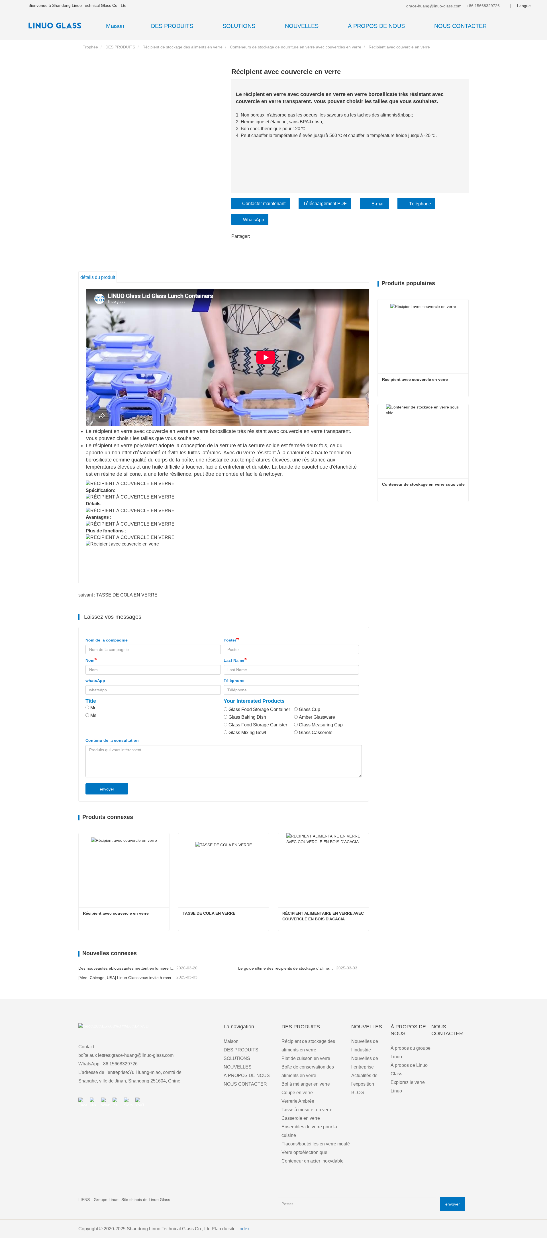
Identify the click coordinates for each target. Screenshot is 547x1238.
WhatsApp (253, 219)
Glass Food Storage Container (259, 709)
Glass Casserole (315, 732)
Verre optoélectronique (304, 1152)
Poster (230, 640)
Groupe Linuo (106, 1199)
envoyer (107, 789)
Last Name (234, 660)
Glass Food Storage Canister (257, 724)
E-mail (378, 203)
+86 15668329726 (483, 5)
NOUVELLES (238, 1067)
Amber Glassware (317, 717)
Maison (115, 26)
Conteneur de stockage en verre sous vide (423, 484)
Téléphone (420, 203)
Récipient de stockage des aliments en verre (182, 47)
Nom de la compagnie (106, 640)
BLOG (357, 1092)
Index (244, 1228)
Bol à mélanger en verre (305, 1084)
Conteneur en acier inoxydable (312, 1161)
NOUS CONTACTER (460, 26)
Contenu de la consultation (112, 740)
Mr (92, 707)
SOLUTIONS (237, 1058)
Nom (89, 660)
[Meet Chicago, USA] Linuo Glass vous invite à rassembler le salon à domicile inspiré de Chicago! (126, 977)
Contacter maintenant (263, 203)
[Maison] (56, 25)
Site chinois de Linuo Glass (145, 1199)
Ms (93, 715)
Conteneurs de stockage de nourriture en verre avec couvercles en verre (295, 47)
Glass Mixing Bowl (247, 732)
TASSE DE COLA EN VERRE (209, 913)
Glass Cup (309, 709)
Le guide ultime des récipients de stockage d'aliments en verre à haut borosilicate (286, 968)
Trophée (90, 47)
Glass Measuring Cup (321, 724)
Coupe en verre (297, 1092)
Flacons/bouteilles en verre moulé (315, 1143)
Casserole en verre (300, 1118)
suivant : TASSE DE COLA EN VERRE (118, 595)
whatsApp (95, 680)
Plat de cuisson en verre (305, 1058)
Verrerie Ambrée (297, 1101)
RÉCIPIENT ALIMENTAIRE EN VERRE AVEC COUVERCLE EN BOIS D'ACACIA (323, 916)
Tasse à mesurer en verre (306, 1109)
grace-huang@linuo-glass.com (433, 6)
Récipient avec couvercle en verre (116, 913)
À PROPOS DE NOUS (247, 1075)
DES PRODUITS (120, 47)
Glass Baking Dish (247, 717)
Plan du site (224, 1228)
